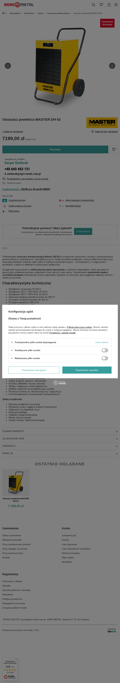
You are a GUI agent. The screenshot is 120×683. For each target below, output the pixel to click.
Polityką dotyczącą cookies (79, 327)
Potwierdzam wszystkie (86, 370)
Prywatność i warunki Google (62, 333)
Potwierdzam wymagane (34, 370)
